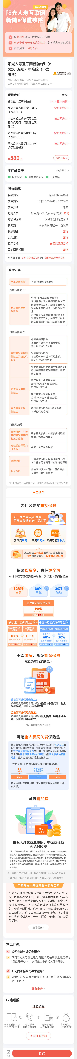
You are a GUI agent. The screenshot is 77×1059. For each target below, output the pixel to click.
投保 (42, 1053)
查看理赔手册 (38, 1036)
